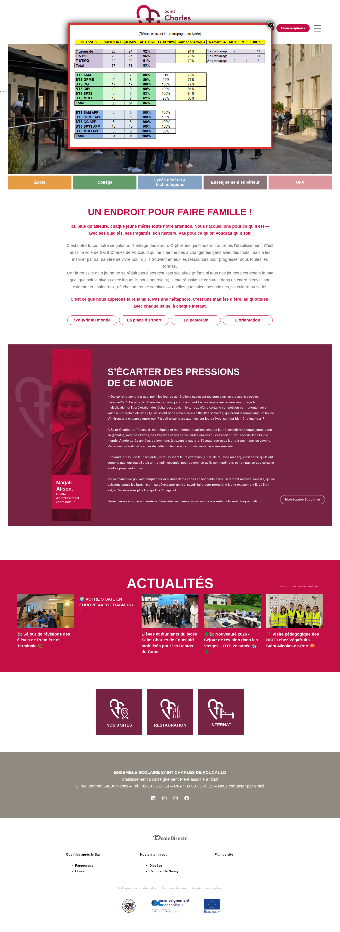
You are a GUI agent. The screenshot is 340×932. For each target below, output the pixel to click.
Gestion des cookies (207, 888)
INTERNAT (220, 724)
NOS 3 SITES (119, 725)
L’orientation (247, 320)
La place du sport (144, 320)
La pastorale (196, 320)
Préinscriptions (293, 28)
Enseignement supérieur (235, 182)
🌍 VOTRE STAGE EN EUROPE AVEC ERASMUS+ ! (106, 605)
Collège (104, 182)
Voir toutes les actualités (298, 586)
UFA (300, 182)
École (39, 182)
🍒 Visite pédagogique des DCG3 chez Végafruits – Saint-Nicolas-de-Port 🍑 (292, 640)
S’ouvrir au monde (92, 320)
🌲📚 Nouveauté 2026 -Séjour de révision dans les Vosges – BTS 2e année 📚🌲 (231, 643)
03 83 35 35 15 (199, 786)
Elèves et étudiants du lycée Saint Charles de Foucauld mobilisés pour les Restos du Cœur (169, 643)
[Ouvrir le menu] (317, 28)
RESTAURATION (170, 725)
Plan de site (224, 854)
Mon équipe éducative (302, 499)
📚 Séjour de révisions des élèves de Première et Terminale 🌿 (43, 640)
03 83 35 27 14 (155, 786)
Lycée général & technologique (170, 182)
